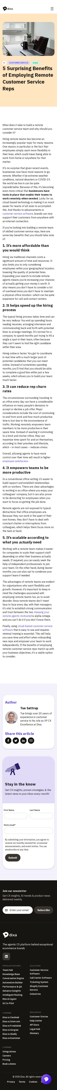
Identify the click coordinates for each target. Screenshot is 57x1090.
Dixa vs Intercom (11, 1021)
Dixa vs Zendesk (11, 1017)
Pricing (6, 1059)
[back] (4, 63)
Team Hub (8, 970)
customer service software (18, 213)
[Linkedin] (6, 956)
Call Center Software (41, 977)
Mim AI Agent (9, 999)
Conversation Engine (13, 978)
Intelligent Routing (12, 994)
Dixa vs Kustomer (11, 1038)
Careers (7, 1055)
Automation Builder (13, 982)
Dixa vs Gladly (10, 1034)
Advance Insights (12, 990)
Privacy (11, 1081)
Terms (22, 1081)
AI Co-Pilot (8, 1003)
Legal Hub (35, 1029)
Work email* (10, 825)
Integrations (9, 1051)
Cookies (33, 1081)
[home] (8, 8)
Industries (35, 994)
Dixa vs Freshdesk (12, 1025)
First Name (9, 810)
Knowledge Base (11, 974)
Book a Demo (9, 1063)
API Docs (34, 1024)
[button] (52, 9)
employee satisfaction (15, 461)
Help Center (36, 1020)
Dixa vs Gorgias (10, 1029)
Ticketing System (39, 982)
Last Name (35, 810)
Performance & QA (12, 986)
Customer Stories (39, 1016)
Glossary (34, 1033)
